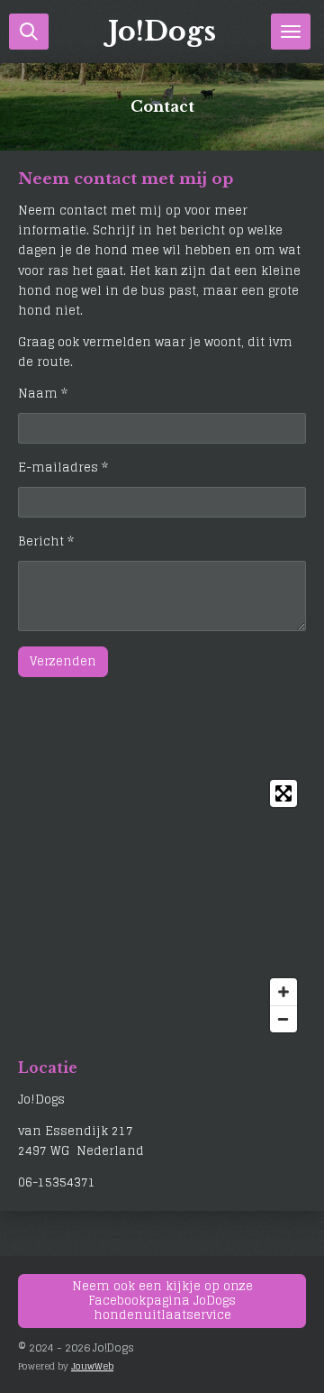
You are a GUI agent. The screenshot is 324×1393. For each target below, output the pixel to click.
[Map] (162, 906)
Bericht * (46, 542)
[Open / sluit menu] (290, 32)
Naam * (43, 394)
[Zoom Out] (283, 1018)
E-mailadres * (63, 468)
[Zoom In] (283, 991)
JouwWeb (92, 1366)
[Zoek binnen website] (29, 32)
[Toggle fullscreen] (283, 793)
